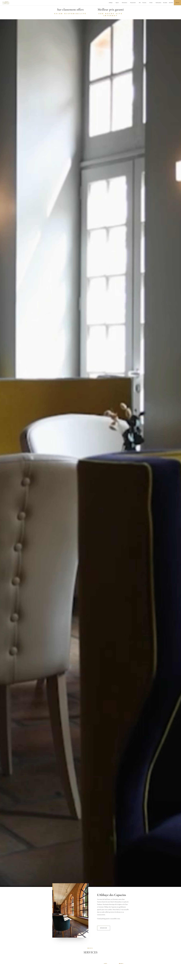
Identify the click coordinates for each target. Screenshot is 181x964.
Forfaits (150, 2)
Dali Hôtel (171, 2)
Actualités (165, 2)
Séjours (117, 2)
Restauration (133, 2)
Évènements (124, 2)
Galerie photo (158, 2)
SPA (139, 2)
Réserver (177, 2)
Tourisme (144, 2)
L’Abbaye (110, 2)
